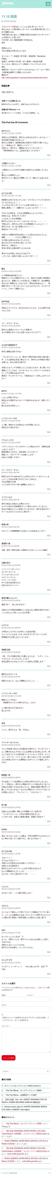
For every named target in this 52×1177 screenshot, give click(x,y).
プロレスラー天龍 (8, 26)
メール (30, 995)
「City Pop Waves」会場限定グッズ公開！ (21, 1095)
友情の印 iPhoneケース (11, 109)
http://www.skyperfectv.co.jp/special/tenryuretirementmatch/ (25, 77)
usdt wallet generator (30, 1161)
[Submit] (48, 1071)
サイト (4, 1005)
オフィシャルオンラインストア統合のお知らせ (22, 1085)
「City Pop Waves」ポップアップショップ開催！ (23, 1090)
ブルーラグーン (8, 92)
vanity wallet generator (15, 1153)
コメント (6, 1026)
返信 (48, 155)
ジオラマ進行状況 (10, 1173)
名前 (4, 995)
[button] (48, 4)
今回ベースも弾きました (11, 100)
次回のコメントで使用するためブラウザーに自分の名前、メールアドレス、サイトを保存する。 (25, 1018)
